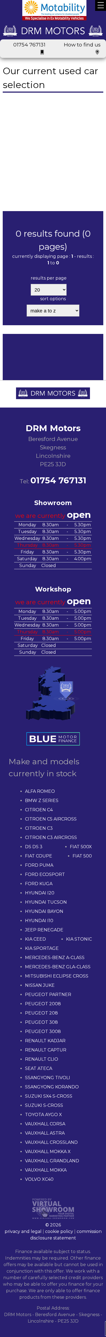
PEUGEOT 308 (41, 1022)
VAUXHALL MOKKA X (48, 1151)
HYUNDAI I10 (39, 920)
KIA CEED (35, 939)
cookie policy (59, 1231)
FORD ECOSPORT (45, 874)
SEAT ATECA (38, 1068)
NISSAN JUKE (40, 985)
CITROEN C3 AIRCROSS (51, 837)
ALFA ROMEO (40, 791)
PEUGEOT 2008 (43, 1003)
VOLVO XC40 (39, 1179)
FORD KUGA (38, 883)
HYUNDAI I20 (39, 892)
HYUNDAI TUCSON (46, 902)
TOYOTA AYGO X (43, 1114)
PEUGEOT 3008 (43, 1031)
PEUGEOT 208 (41, 1013)
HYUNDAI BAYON (44, 911)
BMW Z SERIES (41, 800)
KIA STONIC (79, 939)
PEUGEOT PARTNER (48, 994)
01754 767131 (29, 45)
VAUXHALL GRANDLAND (52, 1160)
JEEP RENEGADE (44, 929)
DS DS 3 (33, 846)
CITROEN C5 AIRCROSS (51, 819)
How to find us (82, 45)
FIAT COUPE (38, 856)
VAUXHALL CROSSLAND (51, 1142)
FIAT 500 (82, 856)
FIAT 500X (81, 846)
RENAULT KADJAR (45, 1040)
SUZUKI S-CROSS (44, 1105)
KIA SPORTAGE (42, 948)
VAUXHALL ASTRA (45, 1133)
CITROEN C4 (39, 809)
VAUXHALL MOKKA (46, 1170)
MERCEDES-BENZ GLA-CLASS (58, 966)
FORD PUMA (39, 865)
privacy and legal (23, 1231)
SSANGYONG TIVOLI (47, 1077)
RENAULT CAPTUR (45, 1050)
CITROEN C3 (39, 828)
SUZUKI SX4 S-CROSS (48, 1096)
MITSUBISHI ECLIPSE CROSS (56, 976)
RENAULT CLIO (41, 1059)
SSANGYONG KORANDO (52, 1086)
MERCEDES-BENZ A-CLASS (55, 957)
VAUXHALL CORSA (45, 1123)
